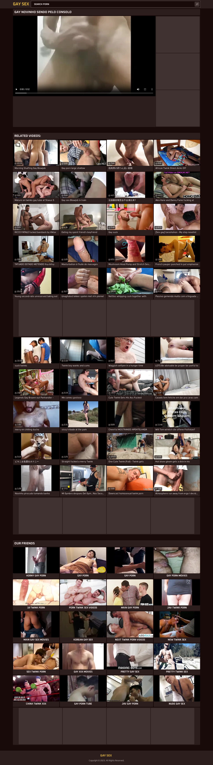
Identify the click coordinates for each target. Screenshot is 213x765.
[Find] (197, 4)
